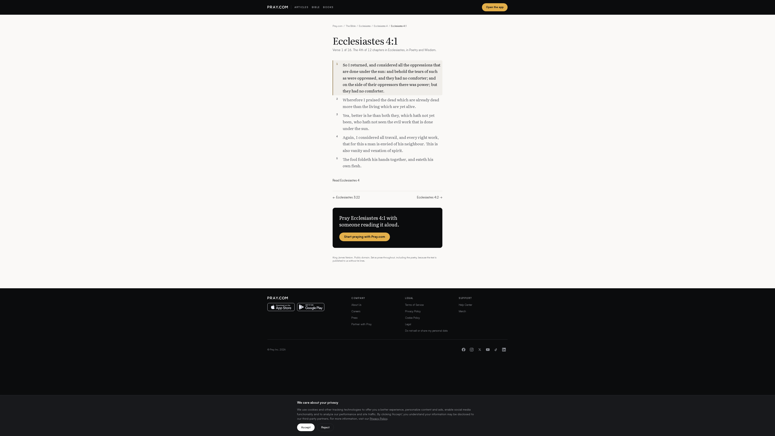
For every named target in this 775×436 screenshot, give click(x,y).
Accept (306, 427)
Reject (325, 427)
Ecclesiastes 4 (381, 25)
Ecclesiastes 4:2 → (429, 197)
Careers (355, 311)
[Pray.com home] (277, 7)
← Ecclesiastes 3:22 (346, 197)
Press (354, 317)
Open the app (495, 7)
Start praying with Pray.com (364, 237)
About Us (356, 304)
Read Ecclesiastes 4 (346, 180)
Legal (408, 324)
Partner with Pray (361, 324)
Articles (301, 7)
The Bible (351, 25)
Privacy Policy (413, 311)
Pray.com (337, 25)
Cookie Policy (412, 317)
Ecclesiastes (365, 25)
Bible (316, 7)
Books (328, 7)
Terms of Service (414, 304)
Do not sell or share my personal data (426, 330)
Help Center (465, 304)
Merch (462, 311)
